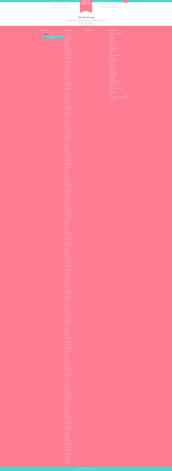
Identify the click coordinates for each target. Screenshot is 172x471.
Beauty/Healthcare (113, 42)
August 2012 (67, 351)
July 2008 (67, 458)
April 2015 (67, 281)
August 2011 (67, 377)
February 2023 (68, 77)
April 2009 (67, 438)
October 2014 (68, 294)
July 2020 (67, 143)
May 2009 (67, 436)
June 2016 (67, 250)
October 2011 (68, 373)
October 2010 (68, 399)
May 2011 (67, 383)
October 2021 (68, 110)
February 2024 (68, 51)
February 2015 (68, 285)
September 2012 (68, 348)
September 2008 (68, 454)
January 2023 (68, 79)
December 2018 (68, 184)
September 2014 (68, 296)
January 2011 (68, 392)
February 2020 (68, 154)
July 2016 (67, 248)
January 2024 (68, 53)
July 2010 (67, 405)
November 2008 (68, 449)
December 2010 (68, 394)
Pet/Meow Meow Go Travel (115, 88)
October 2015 (68, 267)
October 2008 (68, 451)
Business (111, 46)
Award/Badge (112, 37)
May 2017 (67, 226)
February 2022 (68, 101)
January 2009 (68, 445)
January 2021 (68, 129)
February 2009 (68, 443)
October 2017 (68, 215)
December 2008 (68, 447)
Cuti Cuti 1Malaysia (64, 4)
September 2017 (68, 217)
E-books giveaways (113, 57)
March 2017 (67, 230)
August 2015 (67, 272)
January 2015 (68, 287)
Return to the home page (86, 23)
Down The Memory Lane (114, 55)
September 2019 (68, 164)
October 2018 (68, 189)
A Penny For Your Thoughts (115, 33)
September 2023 (68, 62)
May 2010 (67, 410)
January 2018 (68, 208)
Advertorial (111, 35)
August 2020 (67, 140)
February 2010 (68, 416)
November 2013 (68, 318)
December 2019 (68, 158)
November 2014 (68, 292)
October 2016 (68, 241)
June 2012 (67, 355)
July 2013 (67, 327)
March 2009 (67, 440)
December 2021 (68, 105)
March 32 (67, 462)
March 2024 (67, 48)
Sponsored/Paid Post (113, 92)
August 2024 (67, 40)
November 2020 (68, 134)
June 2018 (67, 197)
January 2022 (68, 103)
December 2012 (68, 342)
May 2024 (67, 44)
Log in (88, 33)
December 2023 (68, 55)
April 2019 (67, 175)
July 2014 (67, 300)
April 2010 (67, 412)
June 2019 (67, 171)
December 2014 (68, 289)
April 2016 (67, 254)
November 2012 (68, 344)
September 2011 (68, 375)
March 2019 (67, 178)
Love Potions (112, 79)
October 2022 (68, 86)
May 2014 (67, 305)
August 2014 (67, 298)
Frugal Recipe (112, 68)
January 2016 (68, 261)
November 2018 (68, 186)
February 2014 (68, 311)
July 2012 (67, 353)
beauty (110, 40)
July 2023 (67, 66)
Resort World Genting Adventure (60, 7)
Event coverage (112, 59)
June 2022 (67, 92)
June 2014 (67, 302)
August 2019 (67, 167)
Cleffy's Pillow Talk (113, 48)
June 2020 (67, 145)
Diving (110, 53)
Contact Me (54, 4)
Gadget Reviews (112, 70)
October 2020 (68, 136)
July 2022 (67, 90)
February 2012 (68, 364)
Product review (112, 90)
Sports (110, 94)
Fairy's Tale (111, 62)
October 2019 (68, 162)
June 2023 (67, 68)
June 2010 (67, 408)
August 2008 (67, 456)
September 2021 (68, 112)
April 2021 (67, 123)
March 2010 (67, 414)
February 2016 (68, 259)
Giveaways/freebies (113, 73)
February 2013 (68, 338)
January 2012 (68, 366)
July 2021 (67, 116)
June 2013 (67, 329)
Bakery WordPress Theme (82, 468)
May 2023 (67, 70)
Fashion (110, 64)
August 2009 (67, 430)
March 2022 (67, 99)
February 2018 (68, 206)
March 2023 (67, 75)
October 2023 (68, 59)
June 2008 (67, 460)
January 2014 (68, 313)
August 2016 (67, 246)
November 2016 (68, 239)
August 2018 (67, 193)
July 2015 (67, 274)
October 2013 (68, 320)
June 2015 (67, 276)
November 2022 (68, 83)
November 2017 (68, 213)
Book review (111, 44)
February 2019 (68, 180)
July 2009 (67, 432)
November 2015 (68, 265)
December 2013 (68, 316)
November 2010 (68, 397)
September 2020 (68, 138)
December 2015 (68, 263)
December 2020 (68, 132)
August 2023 (67, 64)
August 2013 (67, 324)
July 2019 (67, 169)
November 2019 (68, 160)
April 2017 (67, 228)
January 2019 (68, 182)
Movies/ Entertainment (114, 81)
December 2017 (68, 211)
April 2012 (67, 359)
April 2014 (67, 307)
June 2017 (67, 224)
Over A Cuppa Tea (86, 2)
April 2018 (67, 202)
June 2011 (67, 381)
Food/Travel (111, 66)
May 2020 (67, 147)
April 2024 (67, 46)
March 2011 (67, 388)
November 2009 (68, 423)
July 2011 (67, 379)
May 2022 (67, 94)
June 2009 (67, 434)
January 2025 (68, 35)
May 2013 (67, 331)
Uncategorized (112, 99)
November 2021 (68, 108)
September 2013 (68, 322)
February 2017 (68, 232)
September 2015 (68, 270)
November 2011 (68, 370)
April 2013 (67, 333)
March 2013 (67, 335)
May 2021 (67, 121)
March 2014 (67, 309)
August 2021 (67, 114)
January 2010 (68, 419)
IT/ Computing (112, 77)
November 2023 (68, 57)
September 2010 (68, 401)
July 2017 (67, 221)
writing (110, 101)
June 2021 (67, 119)
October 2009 (68, 425)
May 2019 (67, 173)
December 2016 (68, 237)
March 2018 (67, 204)
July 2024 (67, 42)
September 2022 (68, 88)
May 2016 (67, 252)
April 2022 (67, 97)
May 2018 (67, 200)
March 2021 (67, 125)
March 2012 (67, 362)
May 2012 (67, 357)
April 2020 (67, 149)
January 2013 (68, 340)
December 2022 (68, 81)
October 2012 (68, 346)
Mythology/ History (113, 83)
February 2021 (68, 127)
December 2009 (68, 421)
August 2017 (67, 219)
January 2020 (68, 156)
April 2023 (67, 73)
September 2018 (68, 191)
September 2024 (68, 37)
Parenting (111, 86)
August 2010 (67, 403)
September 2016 (68, 243)
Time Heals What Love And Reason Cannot (118, 97)
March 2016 (67, 256)
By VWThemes (92, 468)
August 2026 (67, 33)
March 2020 (67, 151)
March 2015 (67, 283)
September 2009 (68, 427)
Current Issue (112, 51)
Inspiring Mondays (113, 75)
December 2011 (68, 368)
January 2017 (68, 235)
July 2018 (67, 195)
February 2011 (68, 390)
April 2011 (67, 386)
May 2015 (67, 278)
